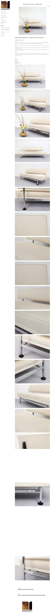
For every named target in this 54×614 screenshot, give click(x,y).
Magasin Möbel (3, 11)
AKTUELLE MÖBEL (3, 15)
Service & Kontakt (3, 20)
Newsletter (33, 43)
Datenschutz (3, 34)
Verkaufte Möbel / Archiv (3, 23)
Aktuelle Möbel (46, 42)
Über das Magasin (4, 17)
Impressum (3, 36)
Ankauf (2, 19)
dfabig (29, 611)
